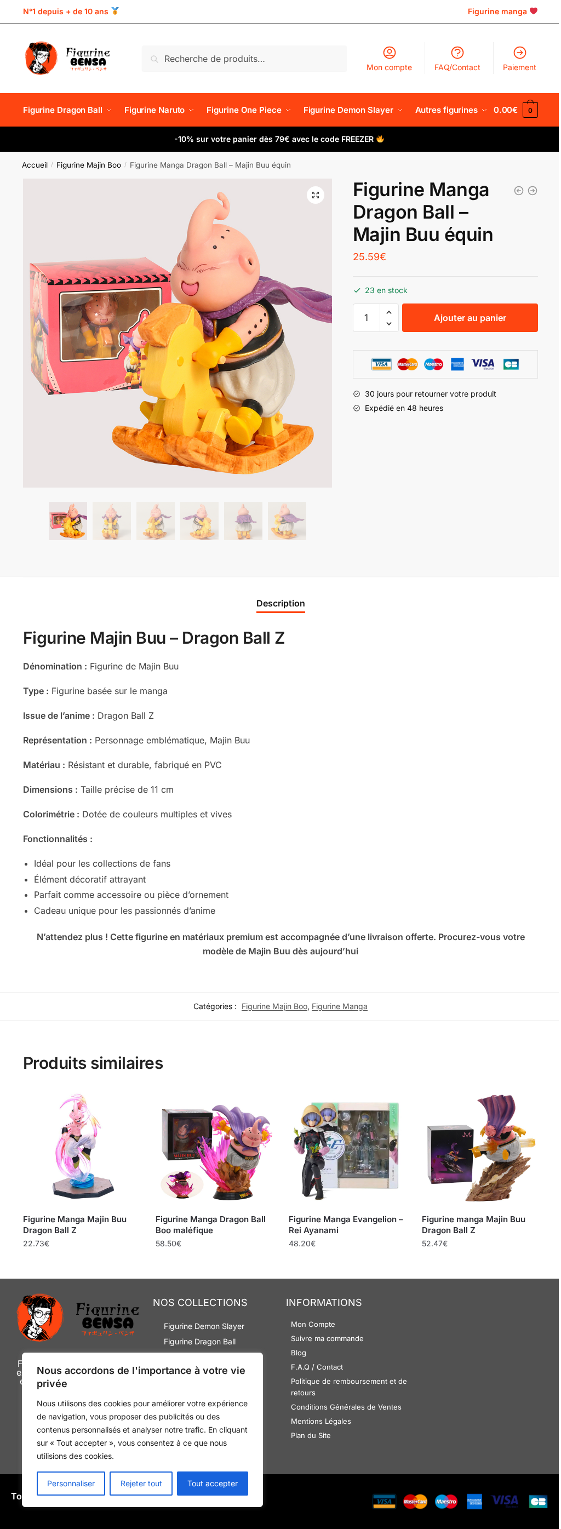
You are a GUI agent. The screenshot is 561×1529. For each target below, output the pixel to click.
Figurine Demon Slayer (204, 1326)
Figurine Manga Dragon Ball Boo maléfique (211, 1224)
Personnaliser (71, 1483)
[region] (142, 1430)
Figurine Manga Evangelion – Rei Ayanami (346, 1224)
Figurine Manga (340, 1006)
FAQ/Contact (457, 67)
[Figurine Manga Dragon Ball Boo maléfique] (214, 1148)
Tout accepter (212, 1483)
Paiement (519, 67)
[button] (315, 195)
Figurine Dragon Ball (200, 1341)
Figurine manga (497, 11)
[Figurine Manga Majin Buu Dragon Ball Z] (81, 1148)
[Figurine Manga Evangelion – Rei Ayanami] (347, 1148)
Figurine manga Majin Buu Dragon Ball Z (473, 1224)
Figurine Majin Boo (88, 165)
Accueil (35, 165)
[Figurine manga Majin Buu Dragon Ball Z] (480, 1148)
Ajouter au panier (470, 317)
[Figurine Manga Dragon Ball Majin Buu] (532, 190)
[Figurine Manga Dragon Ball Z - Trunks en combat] (518, 190)
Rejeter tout (141, 1483)
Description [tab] (280, 603)
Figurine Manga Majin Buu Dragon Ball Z (75, 1224)
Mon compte (389, 67)
